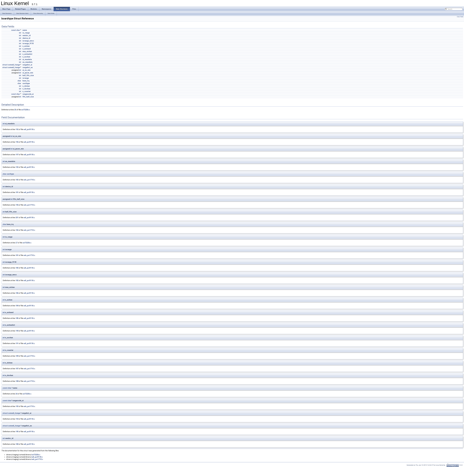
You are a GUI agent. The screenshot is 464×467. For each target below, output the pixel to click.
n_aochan (26, 57)
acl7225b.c (25, 110)
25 (15, 110)
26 (17, 394)
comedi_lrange (14, 65)
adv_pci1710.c (29, 180)
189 (17, 356)
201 (17, 217)
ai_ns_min (26, 70)
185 (17, 318)
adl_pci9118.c (29, 129)
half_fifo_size (28, 75)
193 (17, 167)
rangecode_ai (28, 94)
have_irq (25, 81)
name (24, 30)
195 (17, 432)
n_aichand (26, 49)
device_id (26, 38)
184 (17, 306)
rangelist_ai (27, 65)
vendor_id (26, 35)
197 (17, 155)
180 (17, 444)
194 (17, 419)
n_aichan (26, 46)
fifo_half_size (28, 97)
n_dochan (26, 89)
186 (17, 293)
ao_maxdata (27, 62)
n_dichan (26, 86)
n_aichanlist (27, 54)
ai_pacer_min (27, 73)
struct (4, 65)
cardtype (26, 83)
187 (17, 369)
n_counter (26, 91)
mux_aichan (27, 51)
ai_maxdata (27, 59)
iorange (25, 78)
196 (17, 142)
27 (17, 243)
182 (17, 230)
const (13, 30)
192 (17, 129)
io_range (26, 33)
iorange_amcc (28, 41)
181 (17, 192)
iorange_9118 (27, 43)
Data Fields (460, 17)
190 (17, 331)
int (20, 33)
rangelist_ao (27, 67)
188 (17, 381)
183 (17, 180)
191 (17, 343)
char (18, 30)
